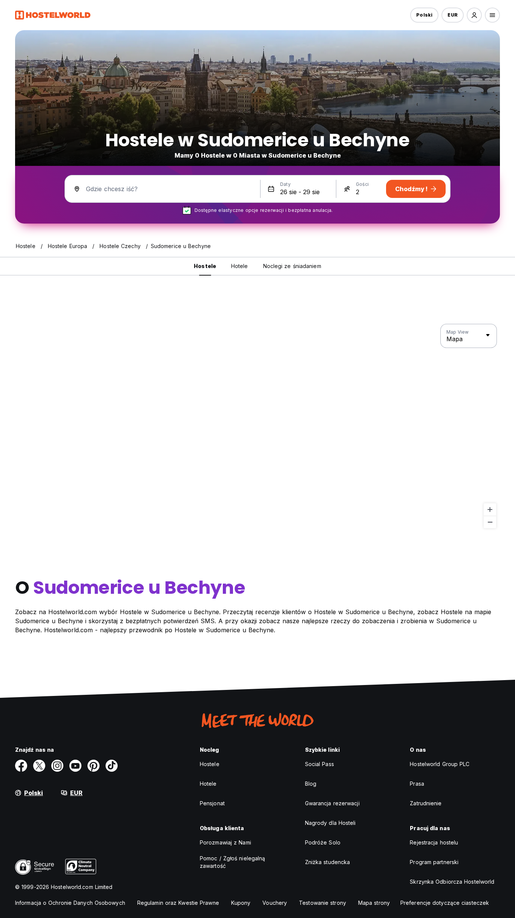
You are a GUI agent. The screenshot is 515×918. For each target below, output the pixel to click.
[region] (257, 426)
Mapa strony (374, 903)
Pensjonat (212, 803)
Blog (310, 783)
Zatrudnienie (425, 803)
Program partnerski (434, 862)
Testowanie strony (322, 903)
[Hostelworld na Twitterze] (39, 766)
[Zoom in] (490, 509)
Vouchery (274, 903)
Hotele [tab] (239, 266)
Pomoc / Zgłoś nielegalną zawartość (232, 862)
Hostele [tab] (205, 266)
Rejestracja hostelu (434, 842)
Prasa (417, 783)
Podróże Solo (322, 842)
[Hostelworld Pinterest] (93, 766)
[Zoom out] (490, 522)
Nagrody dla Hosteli (330, 823)
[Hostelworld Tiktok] (112, 766)
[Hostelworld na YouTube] (75, 766)
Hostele (209, 764)
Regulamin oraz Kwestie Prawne (178, 903)
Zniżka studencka (327, 862)
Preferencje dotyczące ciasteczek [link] (444, 903)
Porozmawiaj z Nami (225, 842)
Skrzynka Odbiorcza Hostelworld (452, 881)
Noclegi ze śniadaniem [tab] (292, 266)
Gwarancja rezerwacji (332, 803)
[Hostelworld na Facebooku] (21, 766)
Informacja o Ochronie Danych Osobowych (70, 903)
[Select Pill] (474, 15)
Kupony (241, 903)
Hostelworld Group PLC (439, 764)
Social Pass (319, 764)
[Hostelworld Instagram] (57, 766)
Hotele (208, 783)
